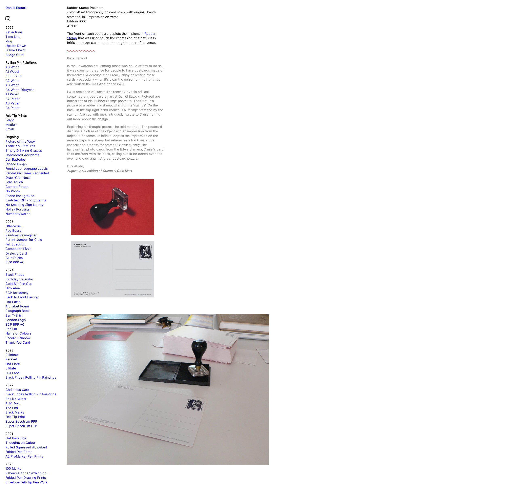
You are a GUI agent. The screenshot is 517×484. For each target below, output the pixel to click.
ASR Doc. (12, 403)
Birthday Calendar (19, 279)
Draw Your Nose (17, 178)
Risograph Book (17, 311)
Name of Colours (18, 333)
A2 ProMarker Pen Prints (24, 456)
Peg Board (13, 230)
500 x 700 (13, 76)
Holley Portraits (17, 209)
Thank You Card (17, 342)
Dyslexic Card (16, 253)
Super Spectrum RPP (21, 421)
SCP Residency (16, 293)
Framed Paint (15, 50)
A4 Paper (12, 108)
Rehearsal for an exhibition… (27, 473)
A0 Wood (12, 67)
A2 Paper (12, 99)
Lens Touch (14, 182)
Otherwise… (14, 226)
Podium (11, 329)
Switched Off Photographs (25, 200)
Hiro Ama (12, 288)
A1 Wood (12, 71)
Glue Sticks (14, 258)
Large (9, 120)
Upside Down (15, 46)
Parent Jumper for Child (23, 240)
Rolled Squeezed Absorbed (26, 447)
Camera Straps (16, 187)
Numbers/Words (17, 214)
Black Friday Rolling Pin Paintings (30, 377)
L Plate (10, 368)
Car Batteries (15, 159)
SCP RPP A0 (14, 262)
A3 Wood (12, 85)
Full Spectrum (15, 244)
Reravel (11, 359)
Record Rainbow (17, 338)
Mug (8, 41)
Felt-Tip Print (15, 417)
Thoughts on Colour (20, 443)
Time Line (12, 37)
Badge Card (14, 55)
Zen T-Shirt (14, 315)
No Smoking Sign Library (24, 205)
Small (9, 129)
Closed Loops (16, 164)
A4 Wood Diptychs (19, 90)
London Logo (15, 320)
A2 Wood (12, 81)
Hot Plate (12, 364)
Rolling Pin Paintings (21, 62)
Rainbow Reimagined (21, 235)
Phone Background (19, 196)
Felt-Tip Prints (16, 116)
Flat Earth (12, 302)
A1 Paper (12, 94)
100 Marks (13, 468)
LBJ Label (12, 373)
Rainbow (12, 355)
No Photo (12, 191)
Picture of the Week (20, 141)
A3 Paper (12, 103)
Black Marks (14, 412)
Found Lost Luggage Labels (26, 168)
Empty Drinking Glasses (23, 150)
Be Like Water (15, 399)
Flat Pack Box (15, 438)
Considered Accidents (22, 155)
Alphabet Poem (17, 306)
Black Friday (14, 275)
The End (11, 408)
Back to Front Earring (21, 297)
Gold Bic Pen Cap (18, 284)
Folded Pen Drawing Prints (25, 478)
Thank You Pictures (20, 146)
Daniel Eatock (16, 8)
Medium (11, 125)
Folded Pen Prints (18, 452)
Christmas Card (17, 390)
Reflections (13, 32)
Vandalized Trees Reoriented (27, 173)
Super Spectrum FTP (21, 426)
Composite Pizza (18, 249)
